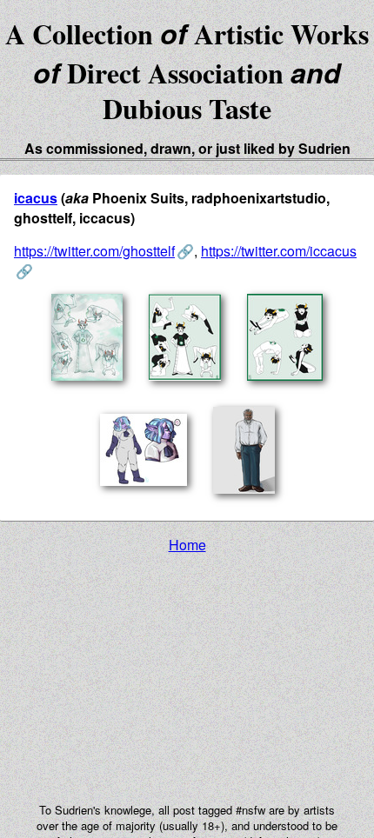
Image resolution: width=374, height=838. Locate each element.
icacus (35, 198)
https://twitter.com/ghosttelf (94, 251)
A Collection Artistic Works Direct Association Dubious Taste (187, 71)
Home (187, 545)
